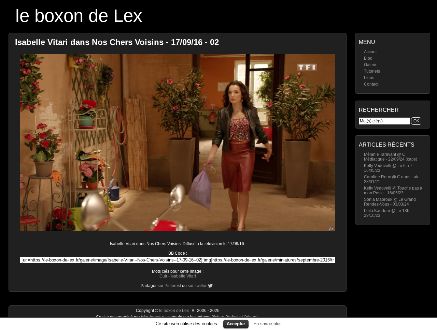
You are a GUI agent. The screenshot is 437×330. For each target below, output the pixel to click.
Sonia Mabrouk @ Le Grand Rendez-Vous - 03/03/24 (390, 202)
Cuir (163, 276)
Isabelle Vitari (183, 276)
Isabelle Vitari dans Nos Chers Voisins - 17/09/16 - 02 (117, 42)
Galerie (371, 64)
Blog (368, 58)
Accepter (236, 323)
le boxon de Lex (78, 15)
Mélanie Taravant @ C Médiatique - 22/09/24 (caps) (390, 157)
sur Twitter (197, 285)
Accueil (371, 51)
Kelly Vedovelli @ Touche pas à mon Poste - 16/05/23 (393, 190)
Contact (371, 84)
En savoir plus (267, 323)
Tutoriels (372, 71)
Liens (369, 77)
